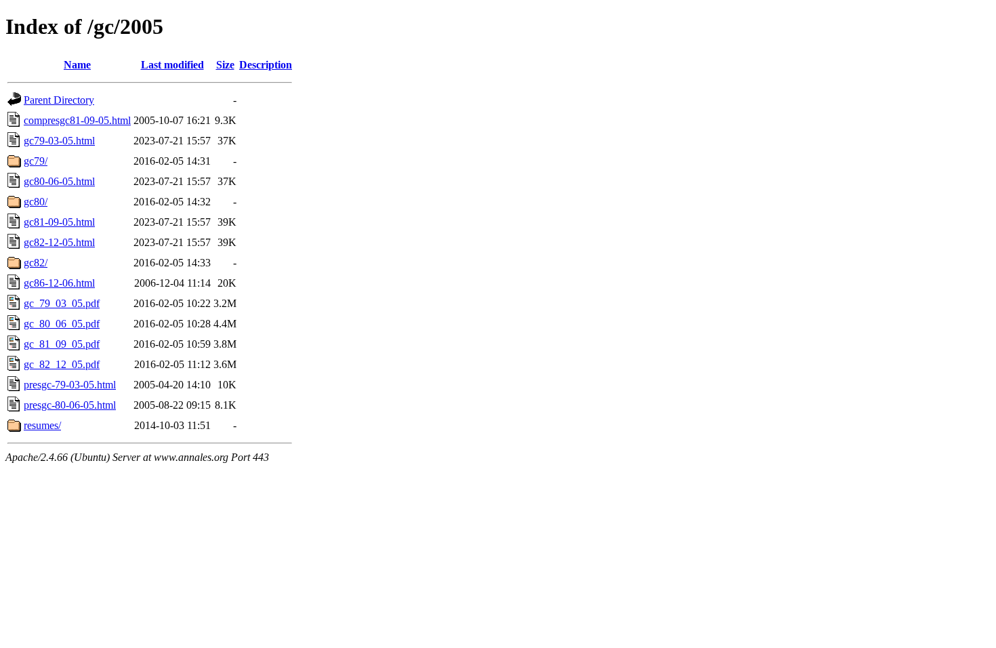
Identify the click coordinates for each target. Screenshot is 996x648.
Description (265, 64)
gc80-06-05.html (59, 181)
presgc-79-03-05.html (70, 384)
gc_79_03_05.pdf (62, 303)
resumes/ (42, 425)
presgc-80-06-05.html (70, 405)
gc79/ (35, 161)
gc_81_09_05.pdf (62, 344)
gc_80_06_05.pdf (62, 323)
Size (225, 64)
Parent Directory (59, 100)
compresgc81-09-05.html (77, 120)
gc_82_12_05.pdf (62, 364)
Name (77, 64)
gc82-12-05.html (59, 242)
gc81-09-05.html (59, 222)
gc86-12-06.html (59, 283)
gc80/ (35, 201)
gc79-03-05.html (59, 140)
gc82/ (35, 262)
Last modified (172, 64)
